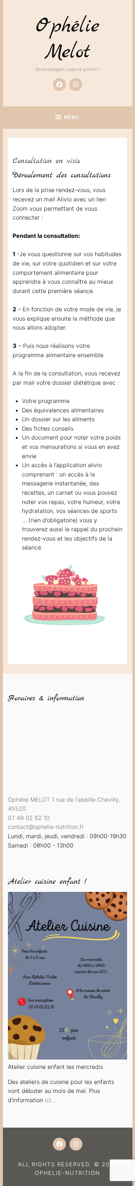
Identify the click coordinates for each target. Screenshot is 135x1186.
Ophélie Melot (67, 39)
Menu (72, 117)
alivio (95, 465)
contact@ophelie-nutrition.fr (46, 826)
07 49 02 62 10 (29, 817)
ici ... (51, 1100)
